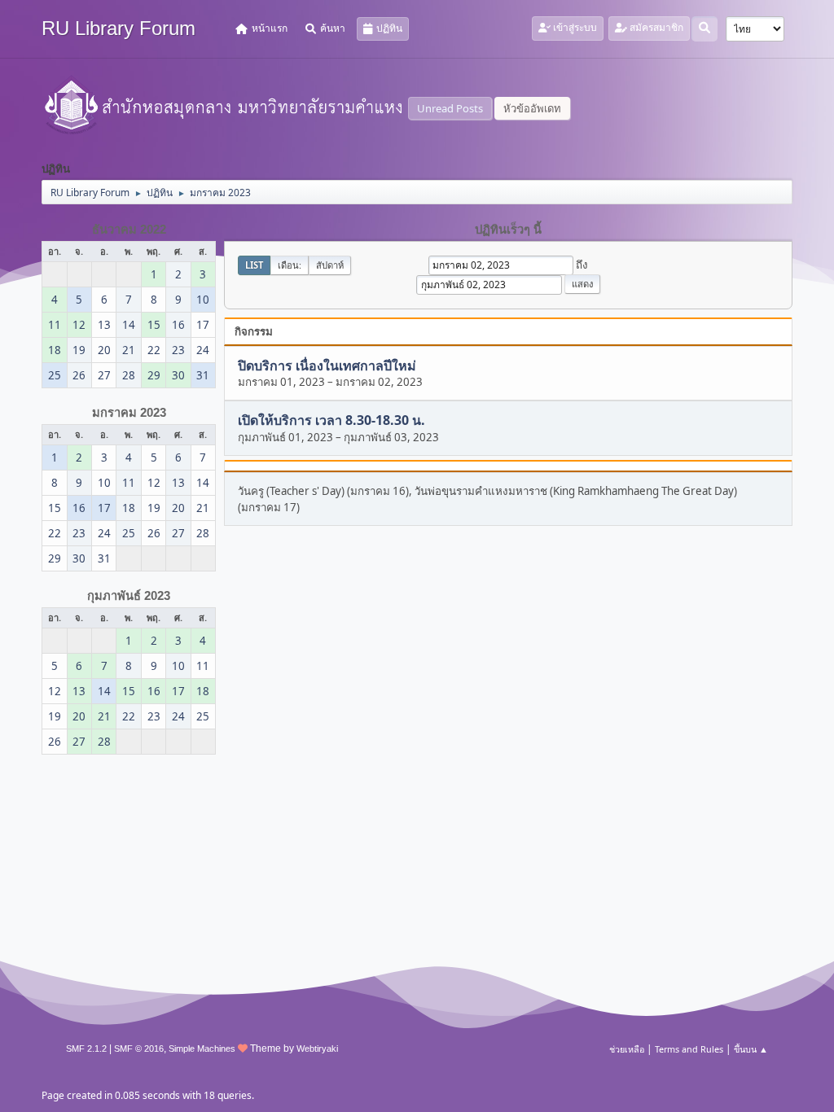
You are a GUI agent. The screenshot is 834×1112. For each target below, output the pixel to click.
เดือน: (289, 265)
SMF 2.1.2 (86, 1048)
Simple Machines (202, 1048)
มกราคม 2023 (129, 412)
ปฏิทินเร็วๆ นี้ (508, 229)
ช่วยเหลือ (626, 1049)
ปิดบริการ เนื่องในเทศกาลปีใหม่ (327, 365)
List (254, 265)
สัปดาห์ (330, 265)
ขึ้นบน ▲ (751, 1049)
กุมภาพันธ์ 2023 (128, 595)
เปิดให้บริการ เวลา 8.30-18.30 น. (331, 421)
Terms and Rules (689, 1049)
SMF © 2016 (139, 1048)
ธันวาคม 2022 (129, 229)
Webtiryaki (317, 1048)
